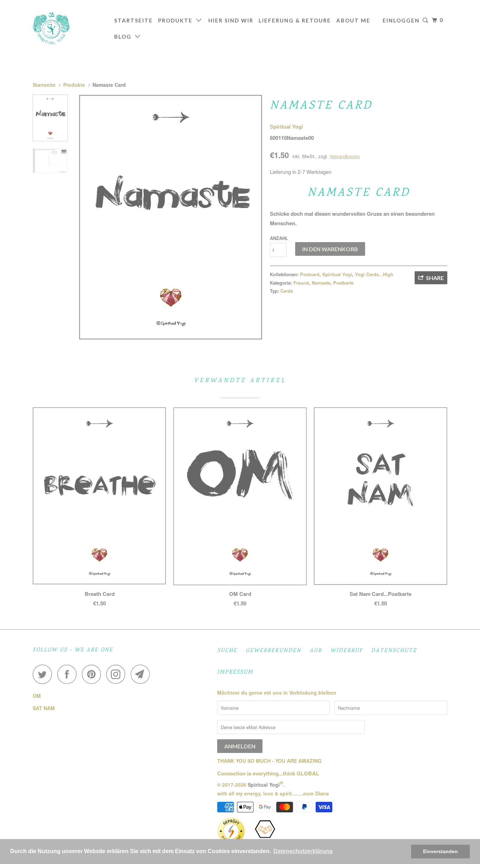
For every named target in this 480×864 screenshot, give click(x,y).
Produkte (177, 20)
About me (353, 20)
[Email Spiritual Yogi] (142, 674)
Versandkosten (345, 156)
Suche (227, 651)
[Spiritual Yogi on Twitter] (44, 674)
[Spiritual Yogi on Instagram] (117, 674)
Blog (124, 36)
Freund (301, 282)
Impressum (235, 672)
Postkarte (343, 282)
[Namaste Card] (171, 217)
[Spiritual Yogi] (69, 28)
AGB (316, 651)
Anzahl (279, 238)
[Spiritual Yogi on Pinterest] (93, 674)
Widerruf (346, 651)
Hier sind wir (230, 20)
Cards (286, 290)
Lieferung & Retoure (295, 20)
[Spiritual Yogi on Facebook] (68, 674)
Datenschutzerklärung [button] (303, 851)
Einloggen (401, 20)
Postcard (309, 274)
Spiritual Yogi (286, 126)
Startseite (133, 20)
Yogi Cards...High (374, 274)
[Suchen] (425, 20)
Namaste (321, 282)
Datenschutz (394, 651)
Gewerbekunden (273, 651)
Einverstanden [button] (440, 851)
